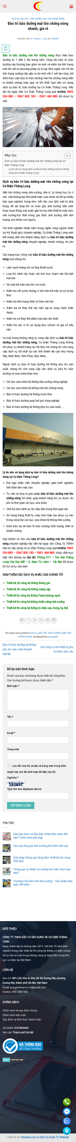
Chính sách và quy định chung (20, 1010)
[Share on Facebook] (28, 620)
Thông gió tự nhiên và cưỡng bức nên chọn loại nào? (42, 871)
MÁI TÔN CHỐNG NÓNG (53, 19)
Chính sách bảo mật (14, 1015)
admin (55, 39)
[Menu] (5, 6)
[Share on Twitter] (35, 620)
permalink (53, 636)
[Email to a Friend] (41, 620)
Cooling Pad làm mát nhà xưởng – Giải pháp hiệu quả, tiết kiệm (42, 882)
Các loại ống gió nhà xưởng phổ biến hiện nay (40, 845)
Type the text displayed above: (24, 789)
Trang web (13, 749)
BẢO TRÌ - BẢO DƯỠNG (31, 19)
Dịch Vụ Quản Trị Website (54, 1137)
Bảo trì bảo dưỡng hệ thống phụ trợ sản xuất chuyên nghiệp (19, 649)
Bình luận (13, 686)
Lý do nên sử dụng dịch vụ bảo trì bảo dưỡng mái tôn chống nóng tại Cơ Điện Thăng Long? (39, 171)
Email (11, 733)
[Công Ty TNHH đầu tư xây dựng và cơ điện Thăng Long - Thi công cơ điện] (38, 6)
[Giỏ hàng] (71, 6)
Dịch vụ (15, 19)
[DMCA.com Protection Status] (13, 1059)
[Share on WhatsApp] (22, 620)
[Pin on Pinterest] (48, 620)
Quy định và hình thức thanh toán (22, 1019)
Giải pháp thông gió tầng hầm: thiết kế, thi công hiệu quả (41, 859)
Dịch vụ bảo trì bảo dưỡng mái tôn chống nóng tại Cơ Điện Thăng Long (35, 163)
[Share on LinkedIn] (54, 620)
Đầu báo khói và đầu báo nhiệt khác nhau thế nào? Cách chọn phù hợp (40, 835)
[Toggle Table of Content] (66, 156)
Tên (10, 716)
